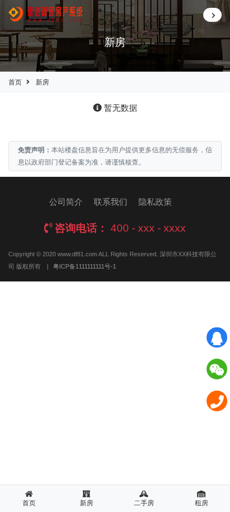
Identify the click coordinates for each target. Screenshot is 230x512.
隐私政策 (155, 201)
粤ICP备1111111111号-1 (84, 266)
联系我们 (110, 201)
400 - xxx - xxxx (148, 228)
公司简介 (66, 201)
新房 (42, 82)
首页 (15, 82)
